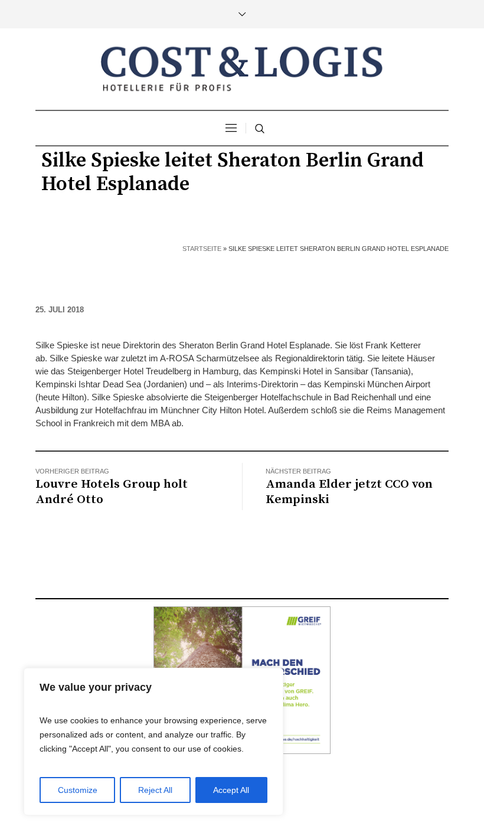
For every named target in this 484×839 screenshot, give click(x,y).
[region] (153, 741)
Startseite (201, 248)
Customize (77, 790)
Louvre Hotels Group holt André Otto (111, 491)
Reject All (155, 790)
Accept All (231, 790)
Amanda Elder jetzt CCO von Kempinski (349, 491)
